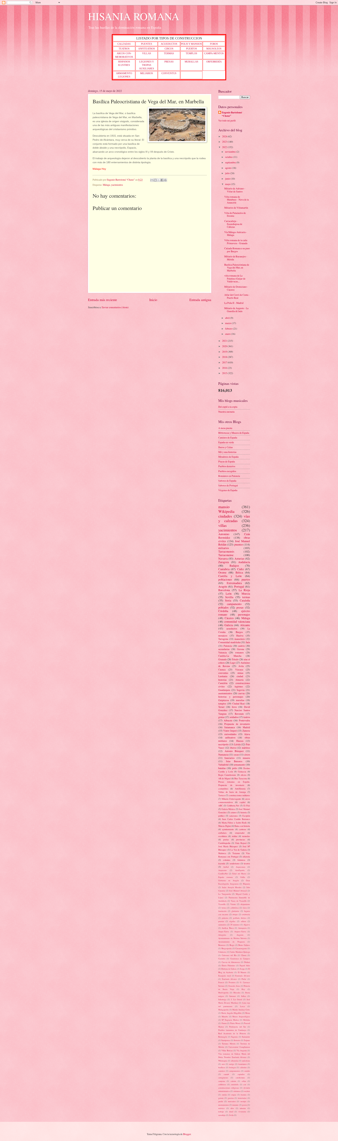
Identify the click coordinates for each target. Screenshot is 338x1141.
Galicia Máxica (228, 809)
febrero (229, 328)
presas (239, 607)
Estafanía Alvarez (242, 975)
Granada (222, 659)
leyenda (221, 863)
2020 (225, 346)
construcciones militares (239, 795)
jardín (220, 1101)
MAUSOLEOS (213, 48)
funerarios (229, 758)
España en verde (226, 442)
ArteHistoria (240, 788)
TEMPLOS (191, 53)
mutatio (235, 1105)
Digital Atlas (245, 965)
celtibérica (234, 907)
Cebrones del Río (229, 955)
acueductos (231, 628)
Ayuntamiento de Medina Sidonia (232, 938)
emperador (240, 832)
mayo (228, 184)
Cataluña (245, 600)
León (228, 593)
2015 (225, 373)
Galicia (228, 625)
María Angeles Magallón (231, 1013)
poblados (223, 607)
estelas (224, 1094)
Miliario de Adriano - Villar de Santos (234, 190)
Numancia (223, 754)
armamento (239, 764)
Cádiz (240, 569)
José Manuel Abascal (238, 890)
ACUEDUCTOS (169, 44)
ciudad (240, 676)
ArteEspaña (240, 870)
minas (240, 673)
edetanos (236, 1091)
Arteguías (222, 934)
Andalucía (244, 562)
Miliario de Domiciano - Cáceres (236, 288)
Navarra (223, 558)
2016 (225, 367)
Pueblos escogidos (227, 471)
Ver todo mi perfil (227, 120)
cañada (233, 1081)
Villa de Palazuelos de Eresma (235, 214)
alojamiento (245, 904)
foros (234, 707)
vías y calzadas (234, 518)
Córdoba (223, 611)
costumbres (223, 788)
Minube (225, 1016)
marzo (228, 323)
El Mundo (242, 972)
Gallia (242, 877)
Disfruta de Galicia (228, 968)
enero (228, 334)
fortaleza (241, 859)
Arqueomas (240, 867)
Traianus (236, 853)
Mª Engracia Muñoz (230, 1019)
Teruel (221, 707)
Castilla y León (230, 576)
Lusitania (222, 676)
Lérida (237, 744)
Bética (239, 572)
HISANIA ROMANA (133, 16)
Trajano (247, 1040)
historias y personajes (230, 696)
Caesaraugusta (241, 948)
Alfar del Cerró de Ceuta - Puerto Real (237, 296)
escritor (247, 1091)
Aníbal (226, 867)
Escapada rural (224, 975)
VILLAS (146, 53)
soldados (234, 717)
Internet (232, 996)
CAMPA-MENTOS (214, 53)
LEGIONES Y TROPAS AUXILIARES (146, 65)
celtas (244, 1081)
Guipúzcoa (223, 700)
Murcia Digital (224, 826)
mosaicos (222, 635)
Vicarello (222, 904)
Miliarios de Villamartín (236, 207)
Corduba (221, 958)
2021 (225, 340)
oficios (243, 774)
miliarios (223, 548)
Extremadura (234, 583)
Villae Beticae (227, 1050)
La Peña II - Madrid (233, 303)
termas (246, 597)
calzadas (243, 1067)
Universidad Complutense (239, 1047)
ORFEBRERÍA (214, 61)
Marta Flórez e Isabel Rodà (234, 822)
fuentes (243, 1094)
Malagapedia (223, 1009)
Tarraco (221, 795)
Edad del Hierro (239, 873)
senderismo (235, 863)
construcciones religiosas (228, 1087)
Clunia (243, 955)
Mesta (247, 1013)
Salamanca (229, 727)
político (221, 815)
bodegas (232, 1067)
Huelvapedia (223, 992)
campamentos (234, 1071)
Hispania (246, 883)
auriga (231, 1064)
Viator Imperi (230, 730)
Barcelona (224, 590)
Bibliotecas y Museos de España (233, 432)
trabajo (221, 1111)
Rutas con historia (242, 826)
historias (222, 679)
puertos (246, 579)
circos (247, 754)
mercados (232, 1101)
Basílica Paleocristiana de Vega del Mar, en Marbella (236, 267)
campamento (234, 604)
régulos (232, 921)
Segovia (241, 690)
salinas (243, 921)
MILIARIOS (146, 73)
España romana (225, 877)
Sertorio (237, 1040)
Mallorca (222, 853)
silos (232, 1108)
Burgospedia (226, 948)
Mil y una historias (227, 452)
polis (234, 768)
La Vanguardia (224, 894)
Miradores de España (228, 456)
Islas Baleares (234, 761)
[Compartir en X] (158, 180)
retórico (221, 1108)
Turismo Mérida (228, 1043)
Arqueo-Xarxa (240, 931)
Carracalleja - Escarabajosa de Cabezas (233, 223)
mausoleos (239, 639)
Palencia (228, 645)
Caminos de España (227, 437)
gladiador (235, 911)
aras (223, 1064)
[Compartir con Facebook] (162, 180)
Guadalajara (224, 690)
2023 (225, 141)
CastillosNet (223, 873)
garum (221, 1098)
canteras (242, 829)
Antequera (242, 928)
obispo (235, 914)
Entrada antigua (200, 299)
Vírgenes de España (227, 490)
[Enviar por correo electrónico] (152, 180)
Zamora (246, 730)
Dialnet (247, 962)
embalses (222, 832)
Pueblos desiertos (226, 466)
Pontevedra (244, 720)
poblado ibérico (239, 918)
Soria (228, 600)
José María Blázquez (228, 846)
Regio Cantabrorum (227, 774)
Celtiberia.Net (233, 805)
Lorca (242, 1006)
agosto (228, 168)
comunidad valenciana (237, 621)
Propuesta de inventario (237, 724)
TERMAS (169, 53)
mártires (246, 747)
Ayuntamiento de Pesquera (231, 941)
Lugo (232, 662)
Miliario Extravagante (231, 798)
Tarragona (223, 639)
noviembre (230, 151)
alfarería (246, 856)
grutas (221, 717)
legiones (239, 686)
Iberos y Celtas (225, 447)
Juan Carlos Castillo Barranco (236, 819)
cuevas (241, 693)
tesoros (247, 863)
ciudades (225, 516)
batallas (222, 768)
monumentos (223, 1105)
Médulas (246, 1019)
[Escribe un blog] (155, 180)
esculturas (222, 836)
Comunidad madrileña (229, 642)
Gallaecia (242, 771)
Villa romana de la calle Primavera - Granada (235, 242)
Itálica (243, 996)
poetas (226, 839)
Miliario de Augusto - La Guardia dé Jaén (236, 309)
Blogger (187, 1134)
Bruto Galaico (244, 945)
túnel (231, 1111)
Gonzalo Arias (234, 986)
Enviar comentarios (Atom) (115, 307)
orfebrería (246, 914)
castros (241, 645)
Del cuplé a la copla (227, 406)
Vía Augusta (242, 1050)
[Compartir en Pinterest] (165, 180)
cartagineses (223, 1077)
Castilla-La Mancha (229, 655)
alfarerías (234, 1060)
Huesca (239, 740)
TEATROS (124, 48)
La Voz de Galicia (238, 849)
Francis (221, 982)
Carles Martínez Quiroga (240, 952)
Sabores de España (227, 480)
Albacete (228, 720)
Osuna (224, 1023)
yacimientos (117, 184)
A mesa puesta (225, 428)
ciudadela (235, 1084)
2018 (225, 357)
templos (222, 703)
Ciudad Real (238, 703)
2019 (225, 351)
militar (234, 836)
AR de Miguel (224, 778)
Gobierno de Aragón (228, 880)
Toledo (235, 659)
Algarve (246, 924)
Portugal (239, 586)
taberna (243, 1108)
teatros (246, 717)
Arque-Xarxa (223, 931)
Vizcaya (239, 669)
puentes (238, 544)
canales (247, 1071)
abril (227, 317)
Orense (222, 572)
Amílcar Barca (228, 928)
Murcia (246, 593)
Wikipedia (226, 511)
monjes (243, 1101)
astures (234, 812)
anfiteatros (230, 737)
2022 (225, 147)
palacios (225, 918)
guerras (231, 1098)
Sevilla (229, 597)
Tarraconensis (226, 551)
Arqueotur (222, 870)
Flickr (244, 979)
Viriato (233, 904)
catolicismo (240, 1077)
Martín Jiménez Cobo (241, 1009)
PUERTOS (191, 48)
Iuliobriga (222, 999)
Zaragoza (223, 562)
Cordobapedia (224, 843)
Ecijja (242, 968)
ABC (220, 805)
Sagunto (234, 1036)
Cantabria (224, 569)
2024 (225, 136)
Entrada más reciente (102, 299)
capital (242, 802)
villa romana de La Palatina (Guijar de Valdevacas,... (234, 278)
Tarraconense (225, 555)
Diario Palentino (228, 965)
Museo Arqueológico (241, 1016)
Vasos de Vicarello (238, 900)
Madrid (246, 727)
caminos (221, 1071)
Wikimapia (222, 1060)
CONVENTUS (168, 73)
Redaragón (222, 1036)
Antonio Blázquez (234, 751)
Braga (232, 945)
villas (222, 525)
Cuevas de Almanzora (231, 962)
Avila (241, 666)
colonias (226, 859)
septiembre (230, 162)
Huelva (239, 635)
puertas (221, 921)
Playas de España (226, 461)
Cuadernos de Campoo (240, 958)
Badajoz (234, 566)
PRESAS (169, 61)
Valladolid (223, 764)
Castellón (222, 683)
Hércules (236, 992)
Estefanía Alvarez (229, 979)
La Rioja (244, 590)
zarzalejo (222, 1115)
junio (228, 178)
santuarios (222, 924)
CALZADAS (124, 44)
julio (227, 173)
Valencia (222, 652)
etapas (233, 1094)
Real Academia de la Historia (232, 1033)
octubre (229, 157)
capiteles (241, 1074)
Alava (247, 734)
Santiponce (225, 1040)
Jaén (248, 642)
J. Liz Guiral (236, 999)
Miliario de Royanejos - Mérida (235, 258)
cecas (236, 754)
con (244, 1084)
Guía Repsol (240, 843)
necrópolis (223, 744)
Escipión (246, 815)
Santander (246, 1036)
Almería (239, 679)
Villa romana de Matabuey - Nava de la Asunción (236, 199)
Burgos (239, 632)
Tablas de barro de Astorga (232, 792)
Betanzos (222, 945)
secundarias (224, 649)
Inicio (153, 299)
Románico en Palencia (229, 476)
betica (224, 907)
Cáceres (229, 618)
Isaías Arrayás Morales (232, 887)
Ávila (231, 1115)
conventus (223, 673)
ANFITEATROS (146, 48)
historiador (242, 1098)
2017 (225, 362)
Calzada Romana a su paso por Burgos (237, 250)
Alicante (245, 625)
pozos (244, 1105)
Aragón (222, 586)
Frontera (232, 982)
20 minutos (235, 924)
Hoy (243, 989)
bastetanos (242, 1064)
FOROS (214, 44)
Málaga (106, 184)
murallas (240, 700)
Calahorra (222, 952)
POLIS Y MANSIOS (191, 44)
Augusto (240, 934)
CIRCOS (169, 48)
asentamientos (225, 693)
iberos (233, 747)
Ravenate (239, 713)
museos (246, 758)
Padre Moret (235, 1023)
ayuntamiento (228, 829)
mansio (224, 506)
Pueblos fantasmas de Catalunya (232, 1030)
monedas (246, 836)
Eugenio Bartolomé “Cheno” (232, 114)
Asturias (239, 558)
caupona (221, 1081)
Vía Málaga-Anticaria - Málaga (235, 233)
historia (243, 812)
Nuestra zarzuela (226, 411)
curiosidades (230, 734)
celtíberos (222, 1084)
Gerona (240, 649)
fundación (222, 911)
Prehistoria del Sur (237, 1026)
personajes (244, 614)
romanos (239, 652)
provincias (240, 839)
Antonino (223, 534)
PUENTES (146, 44)
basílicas (221, 1067)
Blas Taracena (240, 778)
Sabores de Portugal (228, 485)
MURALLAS (191, 61)
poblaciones (225, 579)
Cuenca (222, 669)
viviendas (242, 1111)
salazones (233, 815)
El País (246, 805)
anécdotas (246, 1060)
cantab (226, 1074)
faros (245, 907)
